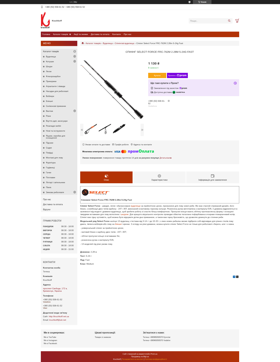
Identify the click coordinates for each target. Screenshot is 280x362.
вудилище (136, 206)
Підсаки (49, 143)
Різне (48, 116)
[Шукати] (229, 20)
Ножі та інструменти (55, 131)
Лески (48, 71)
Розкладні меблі (53, 126)
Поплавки (50, 177)
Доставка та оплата (100, 34)
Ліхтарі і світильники (55, 182)
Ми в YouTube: (50, 337)
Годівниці (50, 167)
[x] (237, 277)
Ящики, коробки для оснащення (55, 137)
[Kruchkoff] (45, 21)
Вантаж (49, 111)
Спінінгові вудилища (124, 43)
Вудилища (108, 43)
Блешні (49, 101)
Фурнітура (51, 162)
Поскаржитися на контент (132, 359)
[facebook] (234, 277)
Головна (46, 34)
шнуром (124, 214)
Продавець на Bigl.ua (140, 357)
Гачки (48, 172)
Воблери (50, 96)
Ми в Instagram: (51, 340)
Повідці (49, 153)
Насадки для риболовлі (57, 91)
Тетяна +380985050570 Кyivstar (156, 337)
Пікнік (48, 187)
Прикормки (51, 81)
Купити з (172, 75)
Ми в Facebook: (50, 343)
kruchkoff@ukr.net (57, 320)
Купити (157, 75)
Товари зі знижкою (103, 337)
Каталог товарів (60, 34)
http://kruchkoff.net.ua (59, 316)
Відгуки (46, 209)
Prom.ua (154, 354)
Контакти (116, 34)
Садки (49, 148)
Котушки (50, 61)
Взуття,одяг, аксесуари (57, 121)
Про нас (127, 34)
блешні (118, 224)
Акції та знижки (81, 34)
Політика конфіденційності (156, 359)
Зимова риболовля (55, 192)
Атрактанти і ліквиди (55, 86)
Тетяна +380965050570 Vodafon (156, 340)
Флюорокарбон (53, 76)
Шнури (49, 66)
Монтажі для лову (54, 157)
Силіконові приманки (56, 106)
